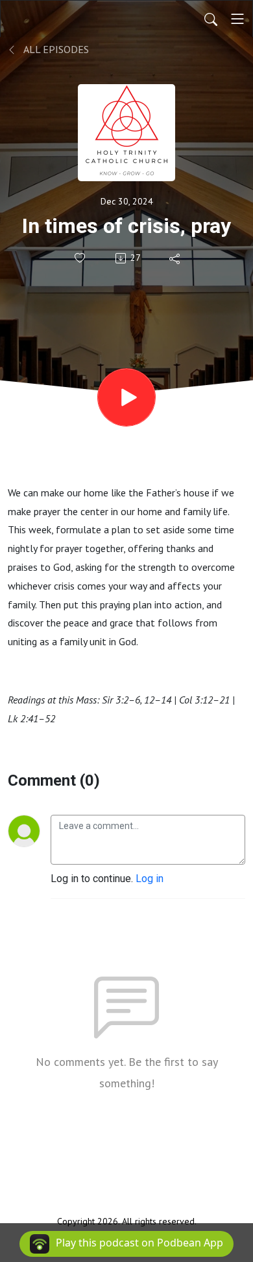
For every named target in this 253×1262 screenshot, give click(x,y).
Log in (149, 878)
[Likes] (80, 258)
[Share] (175, 258)
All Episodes (55, 49)
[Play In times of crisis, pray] (126, 397)
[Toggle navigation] (237, 18)
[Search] (211, 19)
